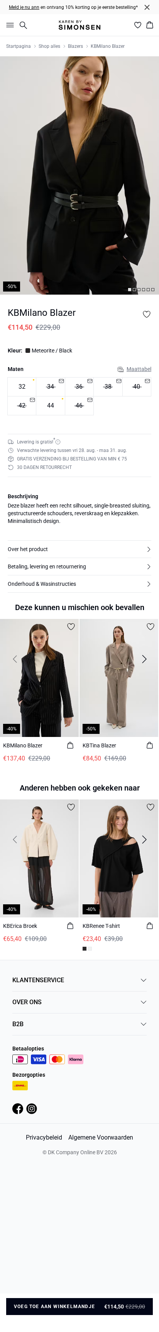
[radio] (22, 387)
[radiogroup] (79, 396)
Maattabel (139, 369)
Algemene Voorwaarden (100, 1137)
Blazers (75, 46)
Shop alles (49, 46)
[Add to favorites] (146, 314)
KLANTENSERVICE (38, 980)
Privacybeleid (44, 1137)
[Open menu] (8, 25)
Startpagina (18, 46)
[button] (79, 549)
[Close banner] (147, 7)
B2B (18, 1024)
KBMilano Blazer (108, 46)
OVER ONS (27, 1002)
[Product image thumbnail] (129, 289)
